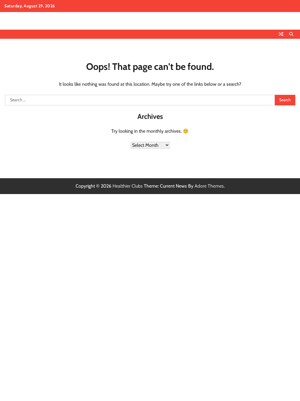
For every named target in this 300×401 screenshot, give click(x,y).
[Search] (291, 34)
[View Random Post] (281, 34)
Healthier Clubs (127, 186)
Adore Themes (209, 186)
